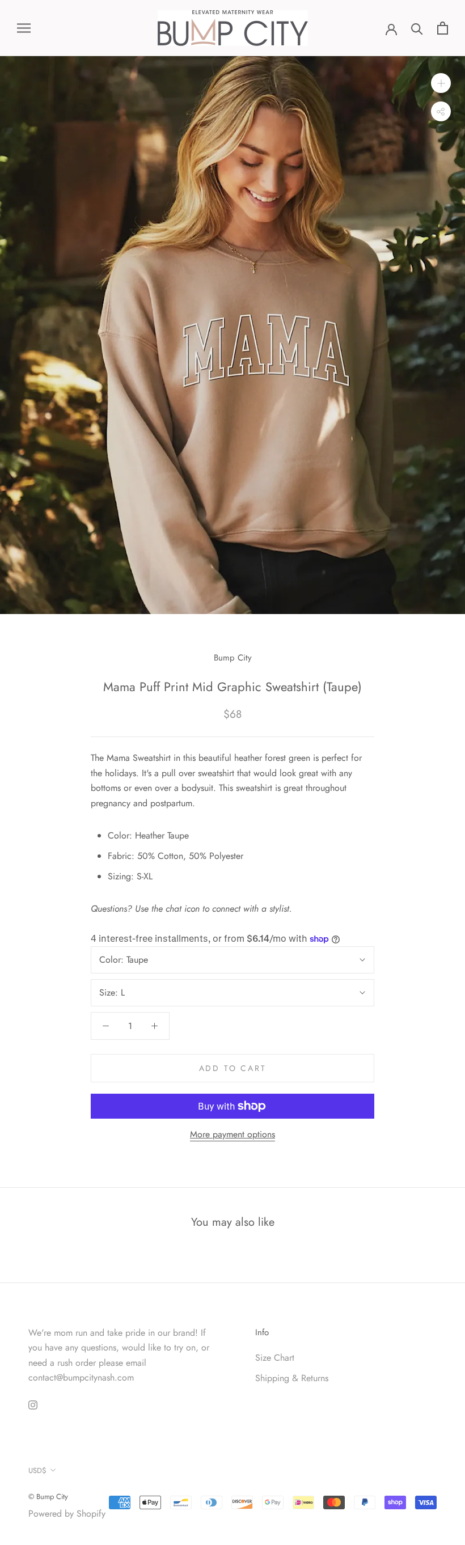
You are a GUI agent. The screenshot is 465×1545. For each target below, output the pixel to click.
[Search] (417, 28)
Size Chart (274, 1357)
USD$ (37, 1470)
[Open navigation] (24, 28)
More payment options (232, 1134)
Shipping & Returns (291, 1378)
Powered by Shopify (66, 1513)
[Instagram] (32, 1403)
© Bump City (48, 1496)
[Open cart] (442, 28)
